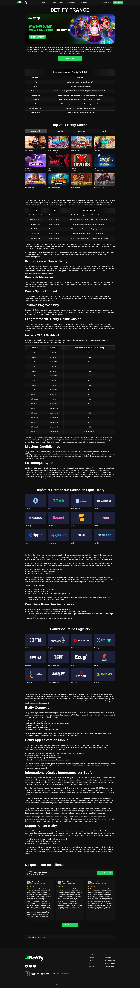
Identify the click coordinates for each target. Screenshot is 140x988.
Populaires (34, 131)
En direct (57, 131)
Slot (103, 131)
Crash (80, 131)
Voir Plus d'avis (70, 925)
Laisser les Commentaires (104, 873)
